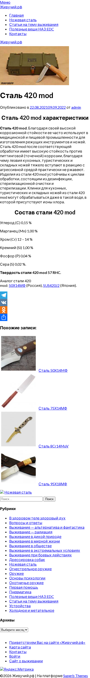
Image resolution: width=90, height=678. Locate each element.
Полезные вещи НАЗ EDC (31, 29)
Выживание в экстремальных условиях (44, 550)
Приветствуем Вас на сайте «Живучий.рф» (47, 642)
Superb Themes (75, 675)
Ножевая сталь (23, 20)
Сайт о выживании (26, 661)
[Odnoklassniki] (45, 310)
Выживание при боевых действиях (40, 555)
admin (76, 107)
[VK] (45, 302)
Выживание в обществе (30, 545)
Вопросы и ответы (25, 522)
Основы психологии (27, 578)
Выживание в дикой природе (35, 536)
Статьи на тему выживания (33, 24)
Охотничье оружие (26, 582)
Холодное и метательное (31, 610)
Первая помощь (23, 587)
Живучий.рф (11, 7)
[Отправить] (45, 317)
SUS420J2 (51, 285)
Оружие (16, 573)
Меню (5, 2)
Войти (14, 656)
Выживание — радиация (30, 532)
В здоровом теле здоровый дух (37, 518)
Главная (16, 15)
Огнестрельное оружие (30, 569)
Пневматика (20, 592)
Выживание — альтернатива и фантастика (46, 527)
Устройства (20, 605)
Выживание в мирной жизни (34, 541)
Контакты (18, 33)
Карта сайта (20, 647)
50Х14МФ (17, 285)
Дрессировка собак (27, 559)
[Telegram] (45, 295)
